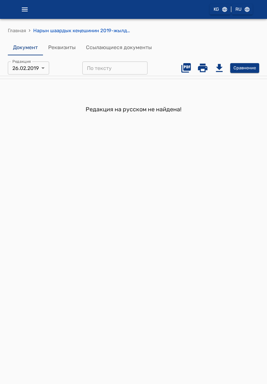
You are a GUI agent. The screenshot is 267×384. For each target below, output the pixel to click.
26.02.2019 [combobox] (25, 68)
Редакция (21, 61)
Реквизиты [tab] (62, 47)
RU (238, 9)
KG (216, 9)
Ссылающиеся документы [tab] (119, 47)
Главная (17, 31)
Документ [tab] (25, 47)
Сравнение (244, 67)
